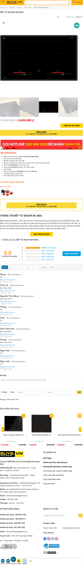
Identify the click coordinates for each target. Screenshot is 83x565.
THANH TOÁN (49, 523)
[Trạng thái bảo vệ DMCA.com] (49, 552)
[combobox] (47, 2)
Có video (43, 267)
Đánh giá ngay (72, 253)
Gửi (79, 392)
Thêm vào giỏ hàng (72, 125)
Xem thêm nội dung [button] (41, 234)
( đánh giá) (70, 17)
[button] (3, 2)
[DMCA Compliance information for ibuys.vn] (8, 546)
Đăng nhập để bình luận (7, 280)
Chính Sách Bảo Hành (51, 479)
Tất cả (5, 267)
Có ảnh (52, 267)
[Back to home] (14, 2)
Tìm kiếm (69, 2)
